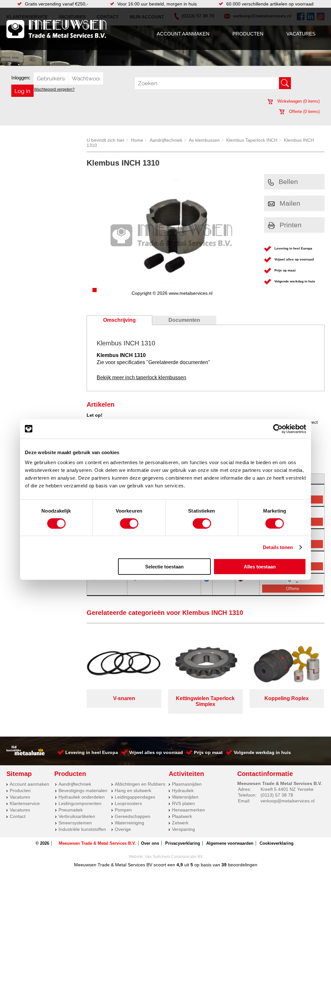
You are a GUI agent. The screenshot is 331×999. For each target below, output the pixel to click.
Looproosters (128, 803)
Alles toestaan (260, 566)
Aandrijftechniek (166, 140)
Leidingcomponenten (80, 803)
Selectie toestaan (164, 566)
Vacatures (300, 33)
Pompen (123, 809)
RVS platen (183, 803)
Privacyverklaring (182, 843)
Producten (247, 33)
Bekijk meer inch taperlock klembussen (141, 377)
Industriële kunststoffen (82, 829)
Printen (291, 225)
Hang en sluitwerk (133, 790)
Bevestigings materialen (83, 790)
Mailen (290, 203)
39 (224, 864)
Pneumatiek (71, 809)
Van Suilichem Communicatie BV (174, 856)
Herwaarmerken (188, 809)
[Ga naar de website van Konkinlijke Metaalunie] (25, 753)
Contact (18, 816)
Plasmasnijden (187, 784)
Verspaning (183, 829)
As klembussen (204, 140)
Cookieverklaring (277, 843)
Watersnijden (185, 797)
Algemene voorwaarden (229, 843)
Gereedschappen (132, 816)
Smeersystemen (75, 822)
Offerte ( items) (304, 111)
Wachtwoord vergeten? (54, 89)
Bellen (288, 181)
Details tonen (278, 547)
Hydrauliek (183, 790)
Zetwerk (180, 822)
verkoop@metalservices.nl (288, 800)
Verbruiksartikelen (77, 816)
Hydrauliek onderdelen (82, 797)
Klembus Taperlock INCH (251, 140)
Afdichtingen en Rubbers (140, 784)
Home (137, 140)
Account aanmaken (183, 33)
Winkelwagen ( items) (298, 101)
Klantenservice (25, 803)
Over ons (150, 843)
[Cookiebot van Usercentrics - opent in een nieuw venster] (278, 428)
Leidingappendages (135, 797)
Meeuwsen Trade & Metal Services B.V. (97, 843)
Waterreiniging (129, 822)
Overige (123, 829)
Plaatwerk (182, 816)
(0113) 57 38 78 (277, 795)
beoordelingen (242, 864)
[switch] (129, 523)
